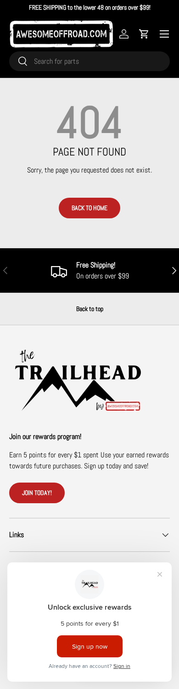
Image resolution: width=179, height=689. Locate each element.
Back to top (89, 309)
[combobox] (89, 61)
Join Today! (37, 493)
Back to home (89, 208)
